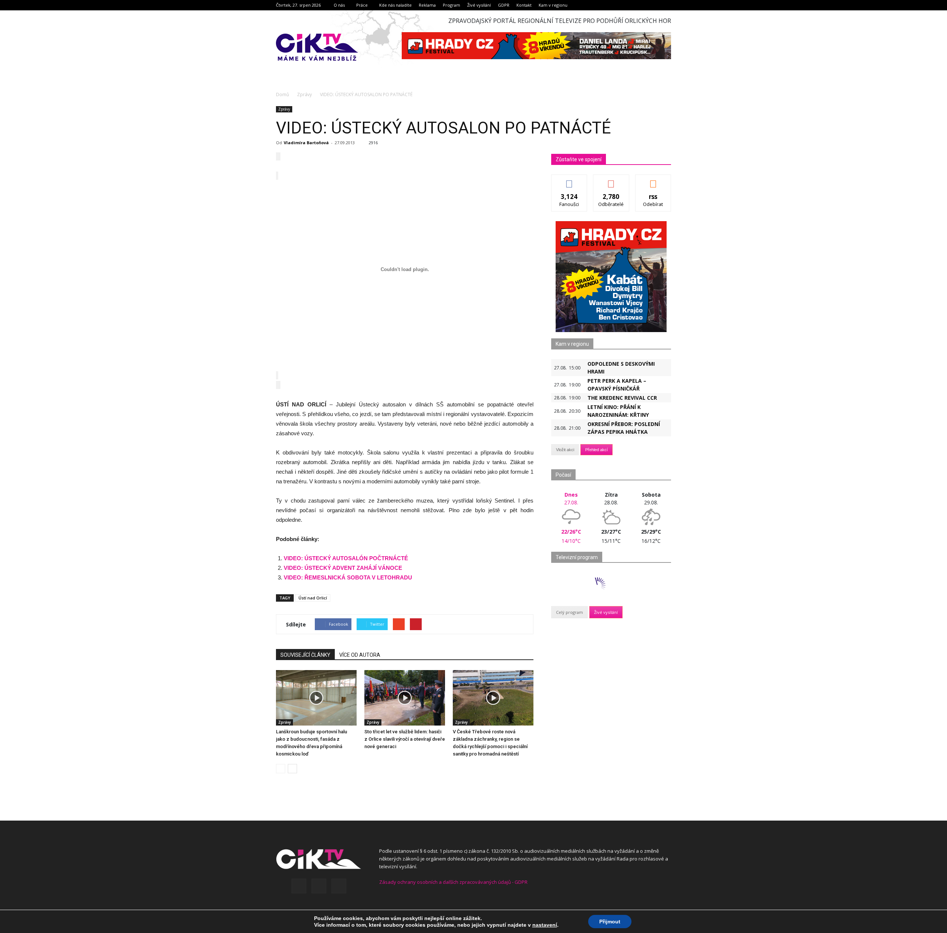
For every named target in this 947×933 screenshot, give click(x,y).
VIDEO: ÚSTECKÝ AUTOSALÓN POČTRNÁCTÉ (346, 558)
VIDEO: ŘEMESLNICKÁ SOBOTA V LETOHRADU (348, 577)
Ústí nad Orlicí (313, 598)
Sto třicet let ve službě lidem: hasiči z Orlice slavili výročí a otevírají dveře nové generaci (404, 739)
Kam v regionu (553, 5)
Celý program (569, 612)
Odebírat (611, 180)
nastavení (544, 925)
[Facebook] (298, 886)
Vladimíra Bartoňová (306, 142)
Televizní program (577, 557)
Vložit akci (565, 449)
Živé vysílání (479, 5)
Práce (362, 5)
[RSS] (318, 886)
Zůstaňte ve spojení (578, 159)
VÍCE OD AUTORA (359, 655)
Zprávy (284, 109)
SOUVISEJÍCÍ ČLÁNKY (305, 655)
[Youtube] (338, 886)
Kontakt (524, 5)
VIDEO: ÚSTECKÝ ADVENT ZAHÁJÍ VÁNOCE (343, 568)
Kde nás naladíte (395, 5)
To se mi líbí (569, 180)
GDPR (503, 5)
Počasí (563, 475)
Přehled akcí (596, 449)
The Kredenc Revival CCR (622, 397)
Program (451, 5)
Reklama (427, 5)
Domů (282, 94)
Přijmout (609, 921)
